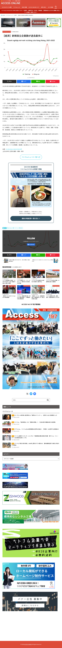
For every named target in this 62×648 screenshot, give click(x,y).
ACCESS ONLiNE (28, 644)
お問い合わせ (43, 7)
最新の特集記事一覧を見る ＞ (31, 218)
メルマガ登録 (50, 7)
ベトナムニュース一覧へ (30, 157)
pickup (10, 228)
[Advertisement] (31, 624)
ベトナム (16, 228)
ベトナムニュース (16, 7)
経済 (15, 15)
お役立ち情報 (24, 7)
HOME (3, 15)
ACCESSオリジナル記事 (6, 7)
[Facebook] (31, 244)
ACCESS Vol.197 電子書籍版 (31, 304)
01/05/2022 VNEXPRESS (13, 149)
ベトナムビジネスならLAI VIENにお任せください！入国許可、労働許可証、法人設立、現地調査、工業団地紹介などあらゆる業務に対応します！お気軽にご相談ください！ (31, 11)
